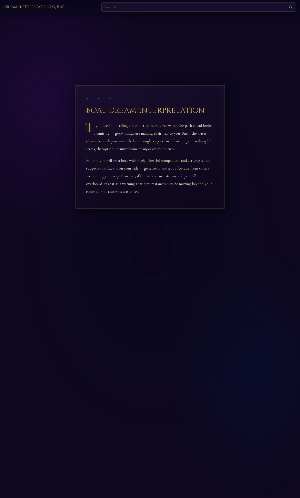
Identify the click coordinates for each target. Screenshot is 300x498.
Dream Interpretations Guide (34, 7)
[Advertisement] (150, 45)
